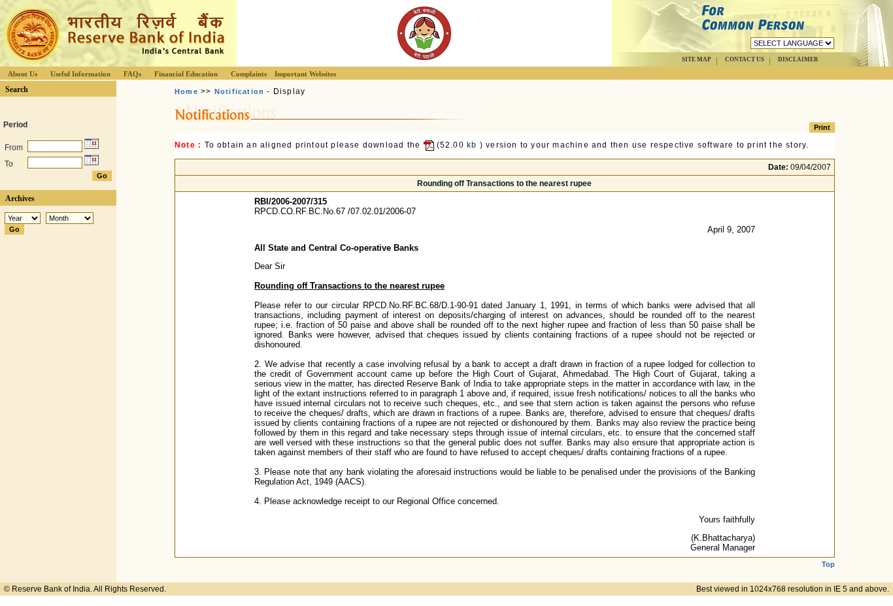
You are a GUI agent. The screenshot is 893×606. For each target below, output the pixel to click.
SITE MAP (696, 59)
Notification (239, 91)
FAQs (132, 74)
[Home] (113, 63)
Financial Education (186, 74)
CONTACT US (744, 59)
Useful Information (80, 74)
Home (186, 91)
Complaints (249, 74)
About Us (22, 74)
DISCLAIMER (798, 59)
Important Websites (305, 74)
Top (828, 564)
